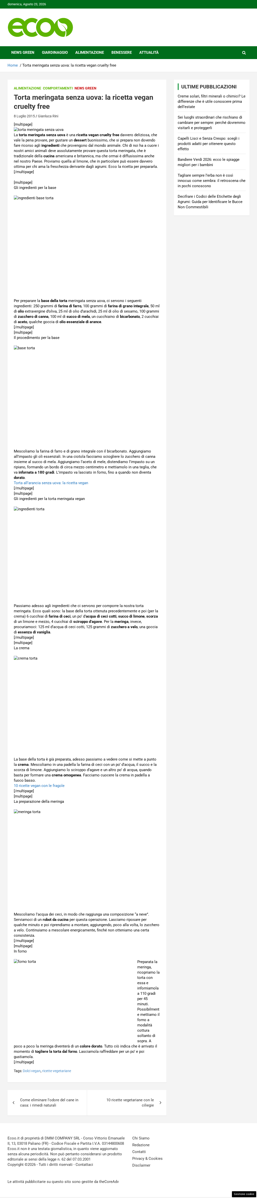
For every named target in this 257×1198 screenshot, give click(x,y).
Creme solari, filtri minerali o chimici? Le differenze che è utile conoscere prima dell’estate (211, 101)
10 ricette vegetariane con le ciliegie (130, 1103)
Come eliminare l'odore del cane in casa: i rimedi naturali (49, 1103)
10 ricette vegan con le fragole (39, 785)
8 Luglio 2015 (24, 116)
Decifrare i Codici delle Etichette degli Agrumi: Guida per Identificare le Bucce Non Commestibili (210, 201)
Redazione (141, 1145)
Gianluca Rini (48, 116)
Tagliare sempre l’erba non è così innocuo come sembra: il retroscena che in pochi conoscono (211, 180)
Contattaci (84, 1164)
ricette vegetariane (56, 1071)
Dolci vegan (32, 1071)
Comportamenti (58, 88)
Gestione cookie (244, 1194)
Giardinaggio (55, 52)
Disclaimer (141, 1165)
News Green (22, 52)
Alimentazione (89, 52)
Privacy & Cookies (147, 1158)
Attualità (149, 52)
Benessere (121, 52)
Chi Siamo (141, 1138)
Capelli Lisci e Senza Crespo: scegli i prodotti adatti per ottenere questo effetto (208, 143)
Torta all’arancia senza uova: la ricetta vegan (51, 483)
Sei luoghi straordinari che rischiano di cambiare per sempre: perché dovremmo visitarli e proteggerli (211, 122)
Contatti (139, 1152)
